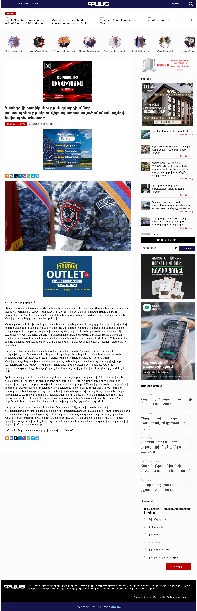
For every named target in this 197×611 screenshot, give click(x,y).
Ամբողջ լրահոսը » (167, 240)
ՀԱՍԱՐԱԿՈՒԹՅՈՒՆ (15, 124)
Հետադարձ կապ (142, 597)
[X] (16, 176)
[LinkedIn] (20, 176)
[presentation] (180, 21)
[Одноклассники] (7, 176)
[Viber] (24, 176)
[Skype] (33, 176)
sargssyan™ (116, 606)
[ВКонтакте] (11, 176)
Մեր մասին (159, 597)
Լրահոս (146, 78)
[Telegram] (37, 176)
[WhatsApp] (28, 176)
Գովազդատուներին (177, 597)
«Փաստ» (31, 430)
